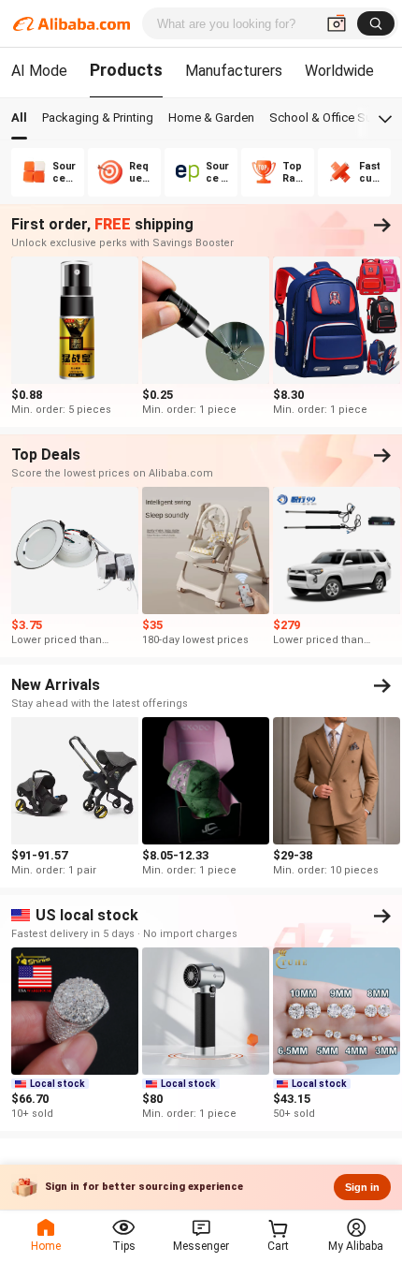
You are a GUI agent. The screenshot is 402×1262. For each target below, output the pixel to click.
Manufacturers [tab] (233, 71)
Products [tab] (126, 70)
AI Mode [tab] (39, 71)
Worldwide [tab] (339, 71)
